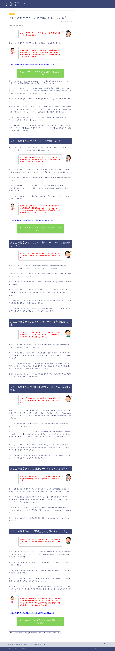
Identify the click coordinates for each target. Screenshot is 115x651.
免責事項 (23, 648)
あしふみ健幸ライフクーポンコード (52, 632)
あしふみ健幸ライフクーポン (36, 632)
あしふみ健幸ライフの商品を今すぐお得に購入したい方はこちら (32, 64)
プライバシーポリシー (13, 648)
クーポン (12, 14)
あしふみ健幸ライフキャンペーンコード (19, 632)
